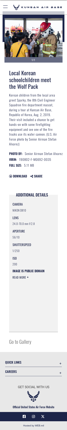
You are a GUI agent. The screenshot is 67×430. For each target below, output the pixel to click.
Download (19, 176)
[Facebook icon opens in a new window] (24, 416)
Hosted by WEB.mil (33, 425)
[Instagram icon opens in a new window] (33, 416)
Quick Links (13, 362)
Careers (11, 371)
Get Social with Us (33, 387)
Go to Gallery (20, 341)
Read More (20, 277)
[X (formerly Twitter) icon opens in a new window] (42, 416)
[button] (5, 7)
